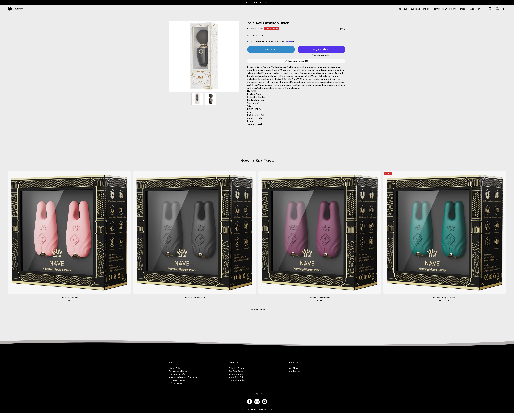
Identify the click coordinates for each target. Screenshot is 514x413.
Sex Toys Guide (236, 371)
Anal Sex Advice (236, 374)
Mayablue (252, 409)
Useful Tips (234, 362)
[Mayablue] (15, 9)
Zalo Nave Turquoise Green (445, 298)
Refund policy (175, 383)
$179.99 (69, 301)
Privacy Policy (175, 368)
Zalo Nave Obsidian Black (194, 298)
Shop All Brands (236, 380)
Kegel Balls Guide (237, 377)
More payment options (321, 55)
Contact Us (294, 371)
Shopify (269, 409)
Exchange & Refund (178, 374)
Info (171, 362)
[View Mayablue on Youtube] (264, 401)
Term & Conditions (178, 371)
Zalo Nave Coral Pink (69, 298)
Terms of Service (177, 380)
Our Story (293, 368)
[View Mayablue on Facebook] (249, 401)
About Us (293, 362)
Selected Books (236, 368)
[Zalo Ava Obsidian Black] (197, 99)
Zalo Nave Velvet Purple (319, 298)
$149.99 (444, 301)
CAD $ (255, 394)
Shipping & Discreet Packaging (183, 377)
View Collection (257, 310)
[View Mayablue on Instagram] (257, 401)
